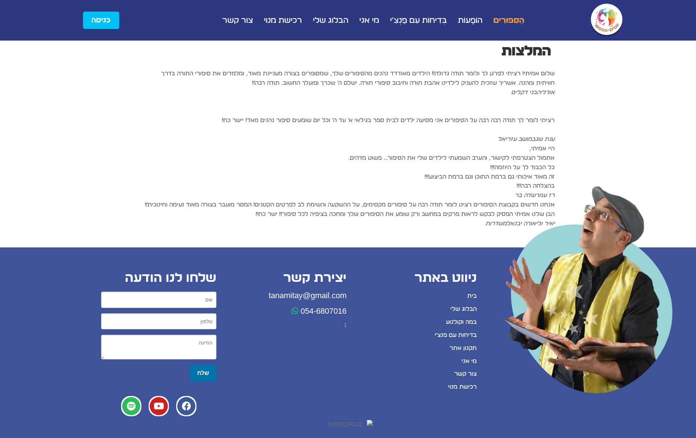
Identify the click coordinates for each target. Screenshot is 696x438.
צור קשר (237, 20)
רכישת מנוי (283, 20)
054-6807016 (322, 311)
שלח (203, 372)
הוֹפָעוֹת (470, 20)
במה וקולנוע (461, 322)
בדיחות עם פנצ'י (456, 335)
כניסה (101, 20)
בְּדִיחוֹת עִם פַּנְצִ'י (418, 20)
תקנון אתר (463, 348)
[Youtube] (159, 406)
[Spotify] (131, 406)
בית (472, 296)
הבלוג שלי (330, 20)
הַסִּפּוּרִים (508, 20)
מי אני (369, 20)
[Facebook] (186, 406)
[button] (348, 233)
